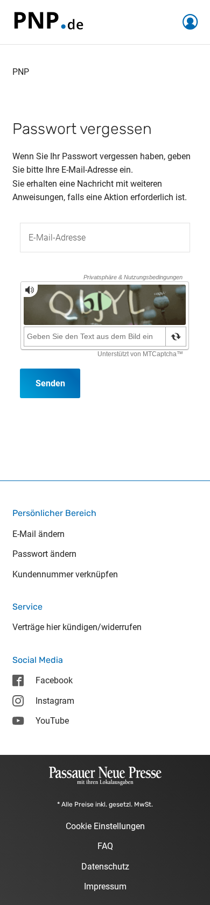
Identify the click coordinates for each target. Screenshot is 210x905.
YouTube (52, 721)
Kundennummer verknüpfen (65, 574)
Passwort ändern (44, 554)
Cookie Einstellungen (105, 826)
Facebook (54, 680)
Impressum (105, 886)
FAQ (105, 846)
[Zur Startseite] (47, 21)
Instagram (55, 701)
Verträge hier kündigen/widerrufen (77, 627)
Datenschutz (105, 866)
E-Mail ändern (38, 534)
